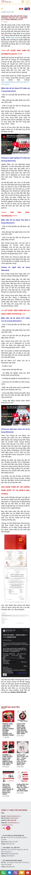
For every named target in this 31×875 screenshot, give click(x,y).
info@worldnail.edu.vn (13, 816)
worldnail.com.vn (7, 825)
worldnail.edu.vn (13, 822)
